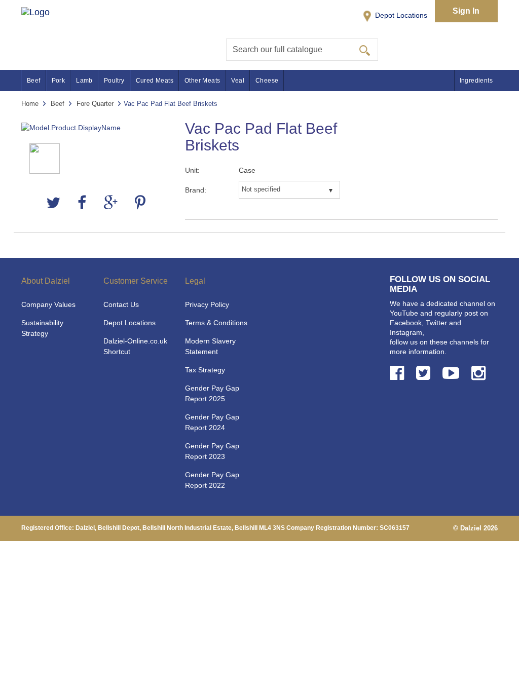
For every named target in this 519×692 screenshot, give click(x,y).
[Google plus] (110, 202)
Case (247, 170)
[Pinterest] (140, 202)
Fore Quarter (95, 103)
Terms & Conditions (216, 323)
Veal (237, 80)
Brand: (195, 190)
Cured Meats (154, 80)
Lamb (84, 80)
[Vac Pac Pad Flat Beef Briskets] (95, 128)
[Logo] (45, 25)
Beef (34, 80)
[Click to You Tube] (452, 373)
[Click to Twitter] (425, 373)
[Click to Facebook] (399, 373)
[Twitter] (53, 202)
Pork (58, 80)
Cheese (266, 80)
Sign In (466, 11)
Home (30, 103)
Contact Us (121, 304)
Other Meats (202, 80)
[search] (365, 49)
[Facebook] (82, 202)
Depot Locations (400, 15)
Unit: (192, 170)
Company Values (48, 304)
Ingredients (476, 80)
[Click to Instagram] (480, 373)
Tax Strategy (205, 370)
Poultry (114, 80)
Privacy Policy (207, 304)
